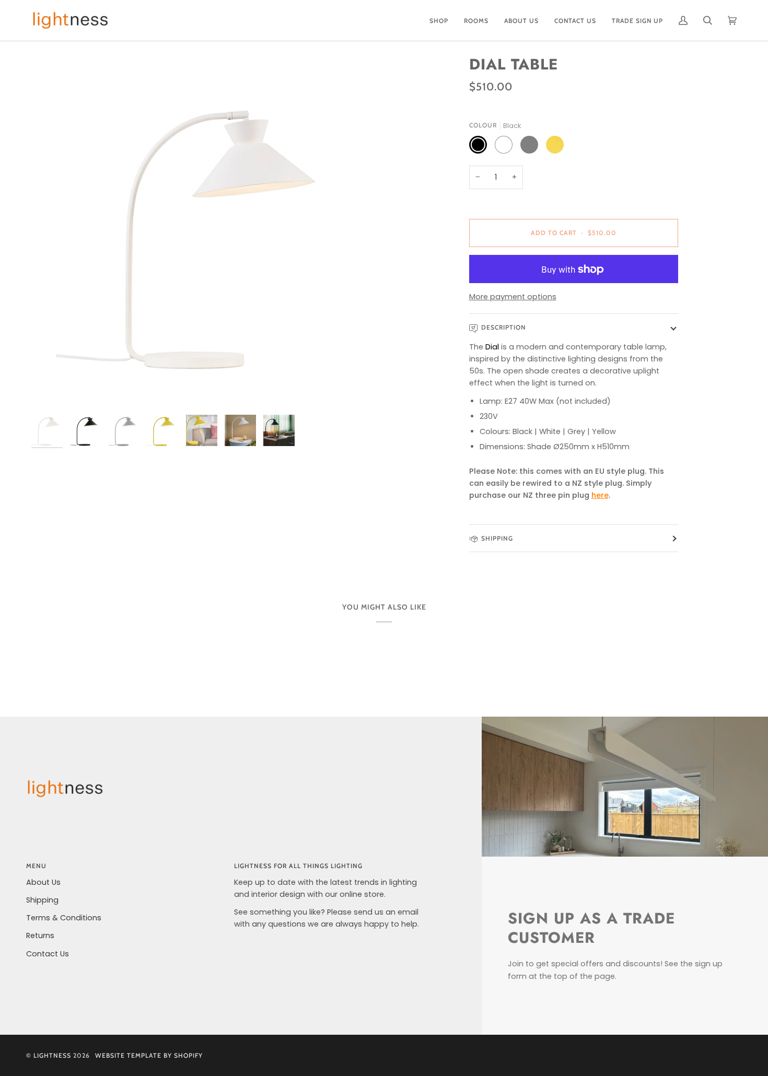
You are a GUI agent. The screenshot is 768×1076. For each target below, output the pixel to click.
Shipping (497, 538)
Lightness (52, 1055)
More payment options (512, 296)
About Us (43, 882)
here (600, 495)
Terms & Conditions (63, 918)
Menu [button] (36, 866)
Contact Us (47, 954)
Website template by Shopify (149, 1055)
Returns (40, 935)
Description (503, 328)
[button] (439, 20)
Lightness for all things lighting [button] (298, 866)
